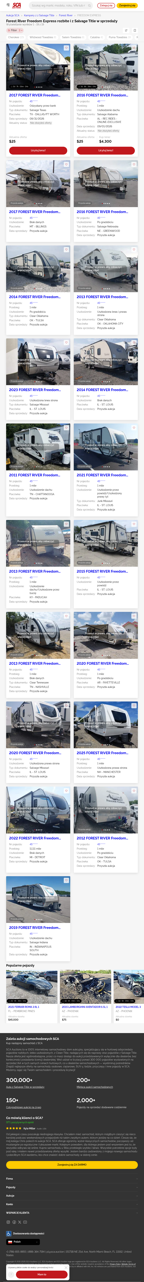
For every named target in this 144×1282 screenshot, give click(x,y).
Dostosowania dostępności (28, 1233)
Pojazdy (10, 1187)
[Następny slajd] (64, 67)
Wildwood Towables (43, 37)
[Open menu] (8, 5)
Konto (9, 1204)
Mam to (42, 1274)
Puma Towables (120, 37)
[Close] (66, 1267)
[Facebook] (14, 1222)
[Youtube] (25, 1222)
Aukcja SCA (12, 15)
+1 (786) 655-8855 (16, 1251)
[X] (19, 1222)
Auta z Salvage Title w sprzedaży (25, 1087)
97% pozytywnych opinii (20, 1122)
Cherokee (16, 37)
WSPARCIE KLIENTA (17, 1212)
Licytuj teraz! (38, 150)
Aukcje (10, 1195)
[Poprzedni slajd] (12, 67)
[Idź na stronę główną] (16, 5)
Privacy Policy (115, 1264)
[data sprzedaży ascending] (126, 30)
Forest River (66, 15)
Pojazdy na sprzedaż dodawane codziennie (101, 1107)
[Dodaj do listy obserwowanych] (66, 48)
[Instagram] (8, 1222)
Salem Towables (73, 37)
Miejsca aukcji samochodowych (95, 1087)
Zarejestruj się (127, 5)
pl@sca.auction (55, 1251)
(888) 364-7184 (36, 1251)
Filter (15, 30)
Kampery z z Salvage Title (39, 15)
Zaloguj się (106, 5)
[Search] (89, 5)
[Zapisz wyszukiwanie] (135, 30)
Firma (9, 1178)
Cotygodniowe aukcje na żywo (23, 1107)
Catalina (96, 37)
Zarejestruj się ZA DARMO (72, 1164)
